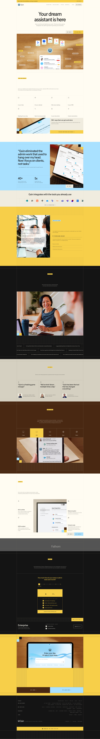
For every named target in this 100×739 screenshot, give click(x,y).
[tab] (67, 239)
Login (73, 4)
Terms (75, 714)
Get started (78, 4)
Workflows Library (74, 712)
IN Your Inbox (47, 703)
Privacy (71, 714)
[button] (56, 4)
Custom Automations (56, 703)
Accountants (79, 708)
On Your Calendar (78, 704)
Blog (81, 712)
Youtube (74, 721)
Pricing (62, 4)
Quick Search (51, 704)
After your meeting (66, 703)
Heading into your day (67, 704)
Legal (74, 708)
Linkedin (67, 721)
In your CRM (58, 704)
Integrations (48, 4)
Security (80, 714)
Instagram (80, 721)
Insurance (69, 708)
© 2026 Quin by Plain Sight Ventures (33, 721)
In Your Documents (77, 703)
